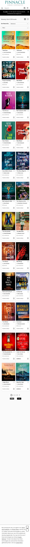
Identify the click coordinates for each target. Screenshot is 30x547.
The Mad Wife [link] (20, 231)
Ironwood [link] (19, 322)
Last (19, 398)
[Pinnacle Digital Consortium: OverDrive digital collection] (15, 3)
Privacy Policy (15, 529)
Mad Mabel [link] (19, 80)
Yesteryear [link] (5, 50)
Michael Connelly (21, 323)
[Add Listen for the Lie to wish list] (28, 359)
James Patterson (7, 384)
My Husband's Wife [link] (21, 110)
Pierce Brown (20, 263)
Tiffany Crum (20, 173)
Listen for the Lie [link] (21, 352)
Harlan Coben (6, 173)
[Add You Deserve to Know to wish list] (28, 208)
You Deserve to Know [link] (22, 201)
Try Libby (5, 12)
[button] (25, 19)
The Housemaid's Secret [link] (7, 352)
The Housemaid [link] (6, 231)
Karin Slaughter (7, 293)
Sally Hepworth (21, 82)
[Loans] (24, 8)
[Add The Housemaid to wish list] (14, 238)
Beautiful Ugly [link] (20, 382)
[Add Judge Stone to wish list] (14, 389)
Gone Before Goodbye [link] (7, 171)
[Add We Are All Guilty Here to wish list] (14, 299)
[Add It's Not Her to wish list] (28, 299)
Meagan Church (21, 233)
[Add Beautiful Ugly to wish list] (28, 389)
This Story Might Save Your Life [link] (22, 171)
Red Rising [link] (19, 261)
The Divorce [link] (5, 110)
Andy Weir (6, 82)
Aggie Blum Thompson (22, 203)
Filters (3, 27)
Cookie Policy (19, 542)
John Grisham (6, 263)
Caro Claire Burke (7, 52)
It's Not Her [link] (19, 291)
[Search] (2, 8)
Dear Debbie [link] (5, 141)
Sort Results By (5, 23)
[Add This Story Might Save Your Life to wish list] (28, 178)
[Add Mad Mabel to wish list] (28, 87)
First (12, 398)
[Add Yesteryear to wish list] (14, 57)
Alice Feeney (20, 112)
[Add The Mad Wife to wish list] (28, 238)
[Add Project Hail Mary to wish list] (14, 87)
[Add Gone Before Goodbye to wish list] (14, 178)
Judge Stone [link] (5, 382)
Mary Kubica (20, 293)
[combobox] (12, 8)
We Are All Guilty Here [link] (7, 291)
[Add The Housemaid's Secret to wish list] (14, 359)
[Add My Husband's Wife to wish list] (28, 118)
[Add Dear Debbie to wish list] (14, 148)
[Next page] (19, 395)
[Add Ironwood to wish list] (28, 329)
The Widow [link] (5, 261)
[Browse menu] (27, 8)
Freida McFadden (7, 112)
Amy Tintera (20, 354)
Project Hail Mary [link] (6, 80)
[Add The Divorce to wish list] (14, 118)
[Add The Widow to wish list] (14, 268)
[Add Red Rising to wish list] (28, 268)
